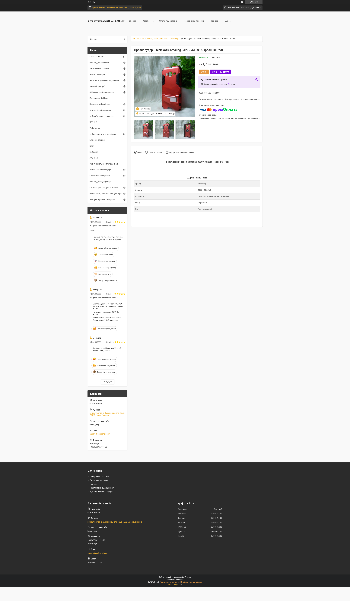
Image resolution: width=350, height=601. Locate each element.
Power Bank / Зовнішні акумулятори (106, 194)
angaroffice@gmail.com (100, 434)
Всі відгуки (107, 382)
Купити (204, 72)
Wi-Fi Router (95, 128)
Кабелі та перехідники (100, 176)
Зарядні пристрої (97, 86)
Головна (132, 21)
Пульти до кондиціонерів (101, 182)
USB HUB (93, 122)
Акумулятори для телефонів (102, 199)
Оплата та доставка (167, 21)
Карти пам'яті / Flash (99, 98)
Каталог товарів (97, 56)
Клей (92, 146)
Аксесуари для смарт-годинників (104, 80)
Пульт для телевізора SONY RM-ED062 (106, 313)
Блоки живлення (97, 140)
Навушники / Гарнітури (100, 104)
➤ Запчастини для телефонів (103, 134)
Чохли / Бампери (154, 39)
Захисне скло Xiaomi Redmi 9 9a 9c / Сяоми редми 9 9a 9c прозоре (107, 319)
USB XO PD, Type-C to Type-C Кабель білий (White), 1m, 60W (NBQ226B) (108, 238)
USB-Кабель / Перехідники (102, 92)
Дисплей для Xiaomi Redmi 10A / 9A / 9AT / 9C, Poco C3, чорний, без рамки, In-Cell (108, 306)
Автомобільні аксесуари (100, 110)
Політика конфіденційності (102, 488)
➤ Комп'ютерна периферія (101, 116)
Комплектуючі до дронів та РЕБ (104, 188)
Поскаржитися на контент (170, 582)
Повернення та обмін (194, 21)
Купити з (215, 72)
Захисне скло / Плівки (99, 68)
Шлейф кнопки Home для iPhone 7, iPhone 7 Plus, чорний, (107, 349)
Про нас (214, 21)
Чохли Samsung (171, 39)
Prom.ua (188, 577)
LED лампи (94, 152)
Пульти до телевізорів (99, 62)
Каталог (146, 21)
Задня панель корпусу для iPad (104, 164)
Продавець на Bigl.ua (175, 580)
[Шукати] (124, 39)
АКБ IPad (94, 158)
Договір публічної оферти (101, 492)
